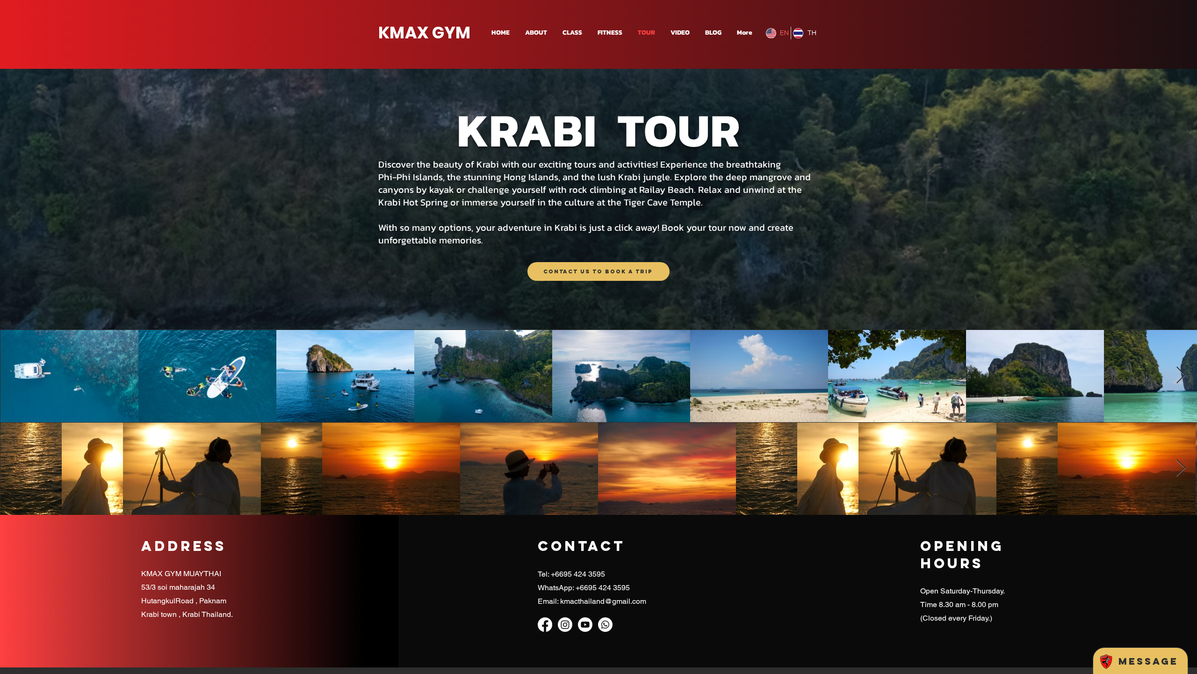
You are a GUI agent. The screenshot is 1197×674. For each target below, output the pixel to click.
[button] (571, 32)
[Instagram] (565, 624)
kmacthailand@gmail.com (603, 601)
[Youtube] (585, 624)
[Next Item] (1180, 375)
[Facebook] (545, 624)
